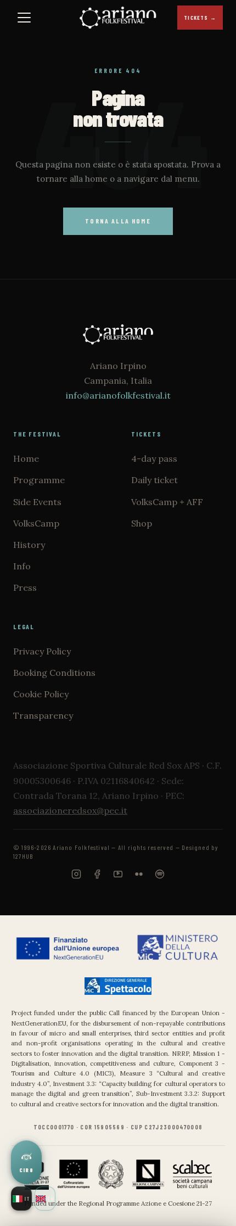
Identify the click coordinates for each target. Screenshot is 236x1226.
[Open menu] (24, 17)
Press (25, 587)
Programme (39, 479)
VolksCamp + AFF (167, 501)
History (29, 544)
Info (22, 566)
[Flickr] (139, 881)
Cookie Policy (41, 693)
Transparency (43, 715)
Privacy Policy (42, 651)
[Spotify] (160, 881)
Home (26, 458)
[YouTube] (118, 881)
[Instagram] (76, 881)
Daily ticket (154, 479)
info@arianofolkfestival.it (118, 395)
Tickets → (200, 17)
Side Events (37, 501)
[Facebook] (97, 881)
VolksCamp (36, 523)
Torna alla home (117, 221)
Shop (141, 523)
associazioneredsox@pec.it (70, 810)
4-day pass (154, 458)
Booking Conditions (54, 672)
